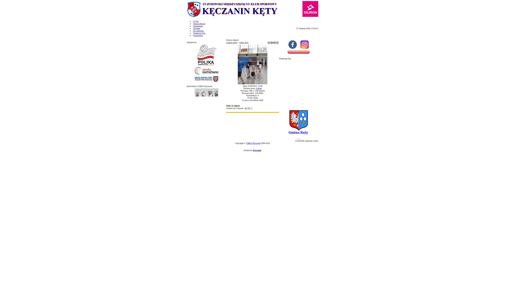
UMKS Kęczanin (253, 143)
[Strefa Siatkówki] (206, 74)
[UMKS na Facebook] (292, 44)
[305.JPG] (252, 83)
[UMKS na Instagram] (304, 44)
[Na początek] (268, 43)
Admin (259, 88)
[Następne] (274, 43)
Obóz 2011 (244, 43)
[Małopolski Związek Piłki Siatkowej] (206, 82)
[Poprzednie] (271, 43)
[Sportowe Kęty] (206, 96)
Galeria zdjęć (231, 43)
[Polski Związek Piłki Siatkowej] (206, 65)
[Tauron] (310, 9)
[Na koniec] (277, 43)
